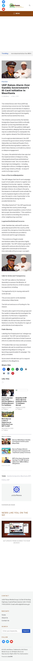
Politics (4, 81)
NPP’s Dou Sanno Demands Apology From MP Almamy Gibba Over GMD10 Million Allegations (20, 461)
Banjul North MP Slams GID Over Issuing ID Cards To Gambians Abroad (21, 401)
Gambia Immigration (13, 476)
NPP (29, 476)
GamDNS (10, 656)
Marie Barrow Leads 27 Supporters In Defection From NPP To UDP (7, 422)
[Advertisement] (16, 33)
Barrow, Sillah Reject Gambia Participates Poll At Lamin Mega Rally (21, 441)
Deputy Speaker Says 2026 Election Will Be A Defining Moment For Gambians (8, 401)
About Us (5, 618)
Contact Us (5, 620)
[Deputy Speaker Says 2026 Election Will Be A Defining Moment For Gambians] (8, 392)
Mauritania (24, 476)
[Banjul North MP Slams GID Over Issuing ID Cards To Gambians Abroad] (22, 392)
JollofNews (6, 96)
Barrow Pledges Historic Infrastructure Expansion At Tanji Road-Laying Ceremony (21, 450)
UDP (8, 480)
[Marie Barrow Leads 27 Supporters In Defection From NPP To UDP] (8, 413)
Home (4, 615)
